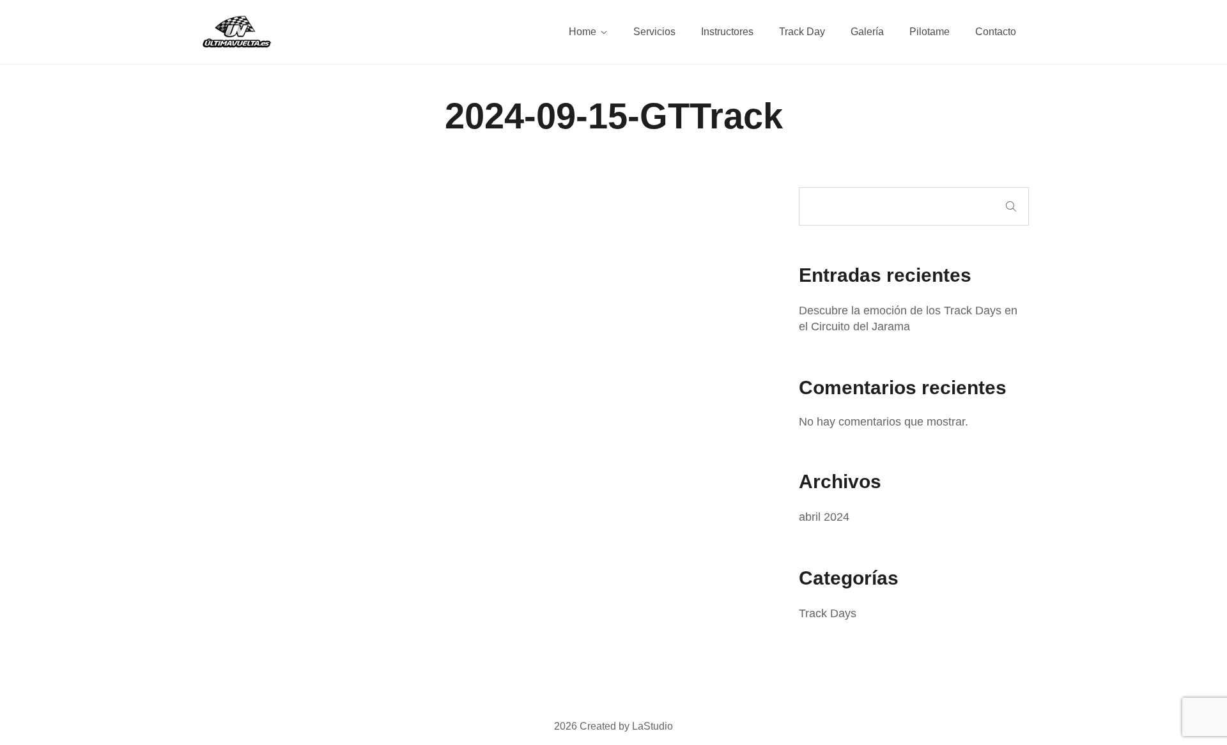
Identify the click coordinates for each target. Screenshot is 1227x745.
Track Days (827, 613)
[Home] (236, 31)
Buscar (1011, 206)
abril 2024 (824, 517)
